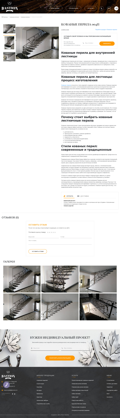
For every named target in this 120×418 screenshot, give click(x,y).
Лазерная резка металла (79, 383)
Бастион (5, 17)
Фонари (39, 390)
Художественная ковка (79, 403)
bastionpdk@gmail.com (11, 390)
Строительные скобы (43, 403)
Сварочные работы (77, 400)
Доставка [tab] (84, 196)
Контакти (109, 397)
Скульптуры (40, 383)
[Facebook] (12, 394)
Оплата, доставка (112, 383)
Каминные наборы (42, 400)
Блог (108, 393)
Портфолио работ (112, 390)
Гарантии (109, 387)
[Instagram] (14, 394)
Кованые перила (25, 17)
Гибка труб (75, 397)
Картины (39, 397)
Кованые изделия (14, 17)
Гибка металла (76, 393)
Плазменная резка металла (80, 387)
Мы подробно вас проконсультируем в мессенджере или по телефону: (72, 43)
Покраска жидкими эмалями (80, 410)
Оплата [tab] (69, 196)
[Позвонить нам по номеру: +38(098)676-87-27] (101, 8)
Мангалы (39, 387)
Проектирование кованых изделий (83, 380)
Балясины (40, 393)
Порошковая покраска (79, 407)
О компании (54, 8)
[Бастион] (10, 7)
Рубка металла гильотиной (80, 390)
